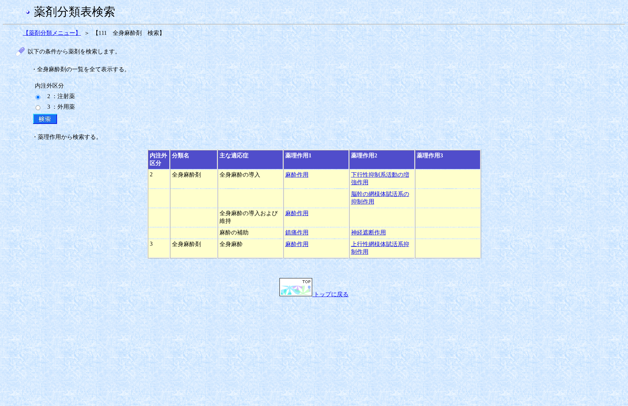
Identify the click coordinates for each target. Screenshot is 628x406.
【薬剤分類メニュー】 (52, 33)
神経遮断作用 (368, 232)
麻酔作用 (297, 175)
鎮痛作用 (297, 232)
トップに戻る (330, 294)
